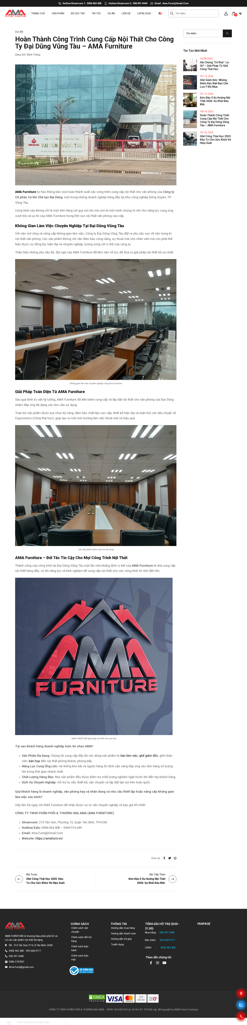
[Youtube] (164, 963)
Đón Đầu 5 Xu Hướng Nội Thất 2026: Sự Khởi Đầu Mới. (215, 101)
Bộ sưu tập (78, 13)
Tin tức (96, 13)
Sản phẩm (58, 13)
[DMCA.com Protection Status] (97, 998)
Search (172, 13)
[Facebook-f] (151, 963)
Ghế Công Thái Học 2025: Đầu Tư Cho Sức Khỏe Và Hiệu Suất (215, 140)
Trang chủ (38, 13)
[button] (226, 13)
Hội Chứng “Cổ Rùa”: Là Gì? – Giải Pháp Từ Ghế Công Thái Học (214, 66)
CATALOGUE (144, 13)
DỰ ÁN (111, 13)
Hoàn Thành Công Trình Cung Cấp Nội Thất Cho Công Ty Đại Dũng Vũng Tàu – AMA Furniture (214, 120)
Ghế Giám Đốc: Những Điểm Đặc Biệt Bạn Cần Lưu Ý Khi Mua (214, 83)
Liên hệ (126, 13)
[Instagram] (157, 963)
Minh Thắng (33, 54)
